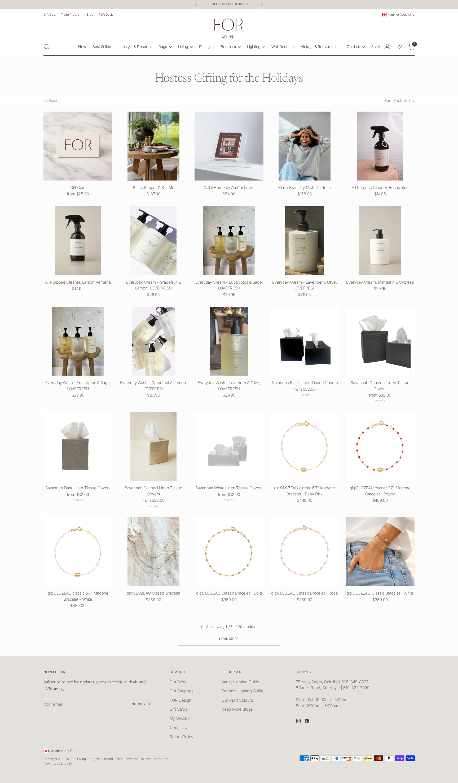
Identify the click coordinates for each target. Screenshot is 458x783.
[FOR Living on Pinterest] (307, 721)
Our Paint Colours (237, 700)
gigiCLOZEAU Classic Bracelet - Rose (304, 593)
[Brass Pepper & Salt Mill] (153, 146)
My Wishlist (180, 718)
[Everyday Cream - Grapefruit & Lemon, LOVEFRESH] (153, 240)
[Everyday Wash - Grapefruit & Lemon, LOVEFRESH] (153, 341)
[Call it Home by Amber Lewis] (229, 146)
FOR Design (180, 700)
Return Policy (181, 736)
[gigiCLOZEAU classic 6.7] (304, 446)
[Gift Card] (77, 146)
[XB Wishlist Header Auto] (399, 46)
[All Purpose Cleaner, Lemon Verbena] (77, 240)
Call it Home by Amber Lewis (229, 187)
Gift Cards (178, 709)
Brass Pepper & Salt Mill (153, 187)
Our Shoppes (181, 690)
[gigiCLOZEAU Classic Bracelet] (153, 551)
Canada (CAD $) (399, 15)
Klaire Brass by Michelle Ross (304, 187)
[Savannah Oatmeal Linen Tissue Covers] (153, 446)
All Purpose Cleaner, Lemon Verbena (78, 282)
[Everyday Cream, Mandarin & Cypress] (380, 240)
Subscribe (141, 704)
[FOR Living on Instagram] (299, 721)
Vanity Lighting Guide (240, 681)
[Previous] (196, 4)
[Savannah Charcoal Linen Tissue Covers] (380, 341)
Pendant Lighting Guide (242, 690)
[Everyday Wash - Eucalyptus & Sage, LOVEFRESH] (77, 341)
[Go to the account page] (387, 46)
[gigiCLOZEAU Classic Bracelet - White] (380, 551)
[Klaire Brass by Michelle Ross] (304, 146)
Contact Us (180, 727)
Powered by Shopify (57, 764)
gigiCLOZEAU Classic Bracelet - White (380, 593)
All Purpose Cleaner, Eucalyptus (380, 187)
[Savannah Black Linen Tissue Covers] (304, 341)
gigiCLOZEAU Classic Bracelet (153, 593)
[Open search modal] (46, 46)
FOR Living (78, 759)
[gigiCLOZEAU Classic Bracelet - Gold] (229, 551)
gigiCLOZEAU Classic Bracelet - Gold (229, 593)
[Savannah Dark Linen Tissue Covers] (77, 446)
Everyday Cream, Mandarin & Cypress (380, 282)
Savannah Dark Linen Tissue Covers (78, 487)
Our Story (178, 681)
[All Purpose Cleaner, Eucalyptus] (380, 146)
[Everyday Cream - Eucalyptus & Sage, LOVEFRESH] (229, 240)
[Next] (262, 4)
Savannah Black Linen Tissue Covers (304, 382)
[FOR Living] (229, 28)
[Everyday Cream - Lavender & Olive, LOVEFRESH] (304, 240)
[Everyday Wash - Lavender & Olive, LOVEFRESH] (229, 341)
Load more (229, 639)
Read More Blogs (237, 709)
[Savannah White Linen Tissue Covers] (229, 446)
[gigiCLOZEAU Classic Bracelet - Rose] (304, 551)
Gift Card (78, 187)
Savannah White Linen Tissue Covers (229, 487)
